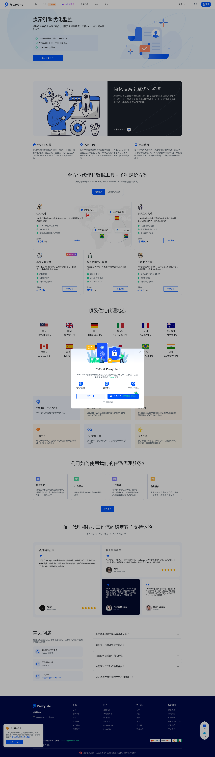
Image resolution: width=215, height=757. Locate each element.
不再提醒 (109, 402)
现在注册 (91, 396)
